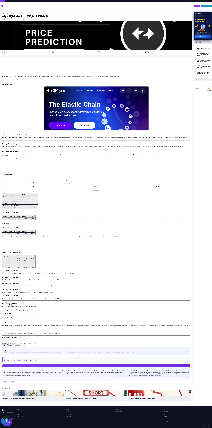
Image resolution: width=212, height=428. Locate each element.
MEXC (31, 207)
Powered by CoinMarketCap (96, 190)
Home (17, 6)
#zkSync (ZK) (12, 381)
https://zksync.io (14, 199)
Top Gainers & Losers (22, 413)
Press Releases (69, 418)
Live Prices (20, 411)
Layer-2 (9, 146)
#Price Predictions (5, 381)
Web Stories (69, 416)
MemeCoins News (21, 418)
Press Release (42, 6)
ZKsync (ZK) (67, 180)
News (26, 6)
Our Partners (166, 411)
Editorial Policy (166, 418)
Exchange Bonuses (118, 411)
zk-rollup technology (54, 134)
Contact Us (166, 421)
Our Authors (166, 414)
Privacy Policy (166, 419)
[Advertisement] (35, 68)
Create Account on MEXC (33, 310)
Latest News (69, 411)
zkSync (97, 131)
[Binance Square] (211, 3)
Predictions (36, 6)
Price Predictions (5, 13)
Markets (21, 6)
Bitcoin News (20, 414)
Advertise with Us (167, 416)
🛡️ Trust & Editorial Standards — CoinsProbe (96, 365)
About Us (165, 413)
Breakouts (31, 6)
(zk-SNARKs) (33, 146)
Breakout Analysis (70, 414)
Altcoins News (20, 416)
